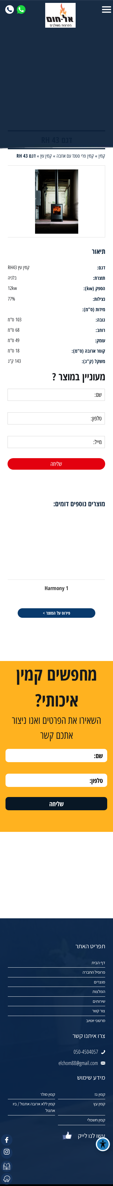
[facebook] (6, 1140)
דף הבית (98, 962)
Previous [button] (108, 478)
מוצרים (99, 982)
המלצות (98, 991)
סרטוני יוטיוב (95, 1020)
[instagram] (6, 1153)
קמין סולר (47, 1094)
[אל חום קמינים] (56, 15)
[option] (56, 565)
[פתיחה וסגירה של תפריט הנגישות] (103, 1144)
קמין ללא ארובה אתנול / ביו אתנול (34, 1107)
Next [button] (4, 478)
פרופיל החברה (94, 972)
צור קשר (98, 1010)
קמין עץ (99, 1103)
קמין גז (99, 1094)
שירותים (99, 1001)
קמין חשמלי (96, 1120)
